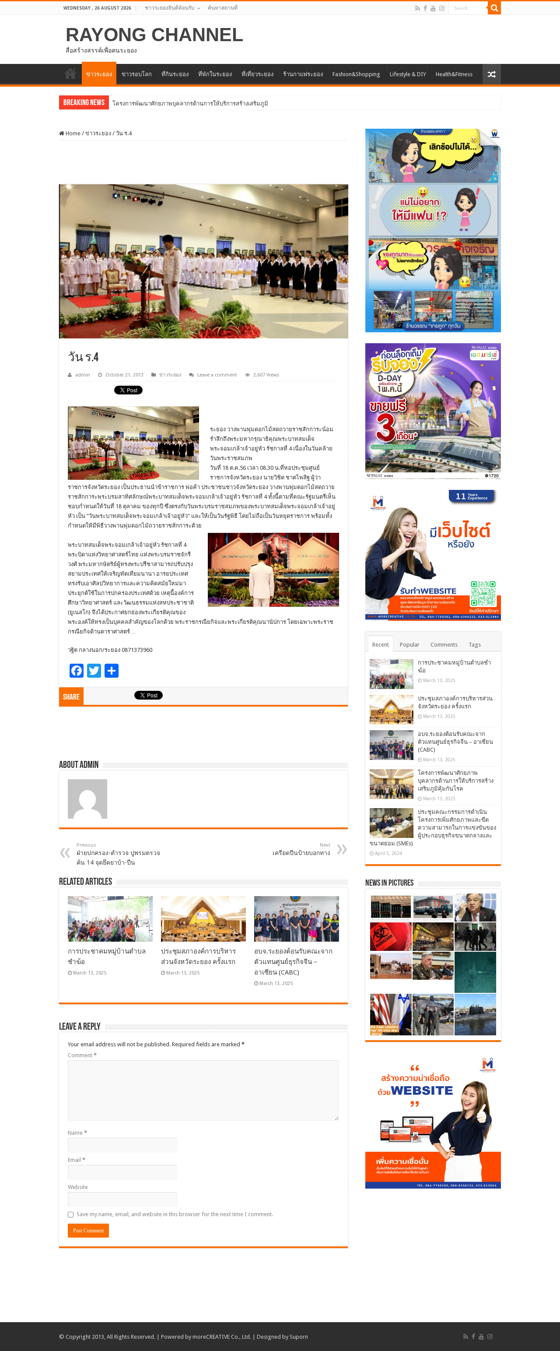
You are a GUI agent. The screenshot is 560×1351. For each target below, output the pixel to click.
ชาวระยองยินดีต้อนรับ (170, 8)
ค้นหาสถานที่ (223, 8)
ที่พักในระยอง (215, 74)
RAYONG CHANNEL (154, 34)
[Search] (494, 7)
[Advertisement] (203, 162)
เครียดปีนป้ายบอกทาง (301, 849)
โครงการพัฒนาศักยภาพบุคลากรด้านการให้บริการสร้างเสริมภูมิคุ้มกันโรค (456, 781)
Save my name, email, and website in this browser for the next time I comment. (175, 1214)
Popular (410, 644)
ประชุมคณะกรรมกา (137, 103)
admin (82, 375)
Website (78, 1187)
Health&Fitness (454, 74)
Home (72, 133)
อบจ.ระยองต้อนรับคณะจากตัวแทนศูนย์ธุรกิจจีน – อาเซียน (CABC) (293, 961)
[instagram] (441, 8)
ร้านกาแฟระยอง (303, 74)
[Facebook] (425, 8)
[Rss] (417, 8)
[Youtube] (433, 8)
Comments (444, 644)
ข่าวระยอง (99, 74)
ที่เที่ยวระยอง (257, 74)
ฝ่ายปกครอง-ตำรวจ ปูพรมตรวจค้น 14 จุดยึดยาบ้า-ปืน (118, 854)
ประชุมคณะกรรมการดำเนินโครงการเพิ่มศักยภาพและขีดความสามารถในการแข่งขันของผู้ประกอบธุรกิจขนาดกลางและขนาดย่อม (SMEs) (433, 828)
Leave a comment (217, 375)
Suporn (299, 1336)
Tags (475, 644)
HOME (70, 73)
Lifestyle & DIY (408, 74)
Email (76, 1160)
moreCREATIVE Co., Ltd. (221, 1336)
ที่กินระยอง (175, 74)
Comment (82, 1055)
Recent (380, 644)
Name (77, 1132)
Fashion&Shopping (356, 74)
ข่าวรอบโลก (137, 74)
